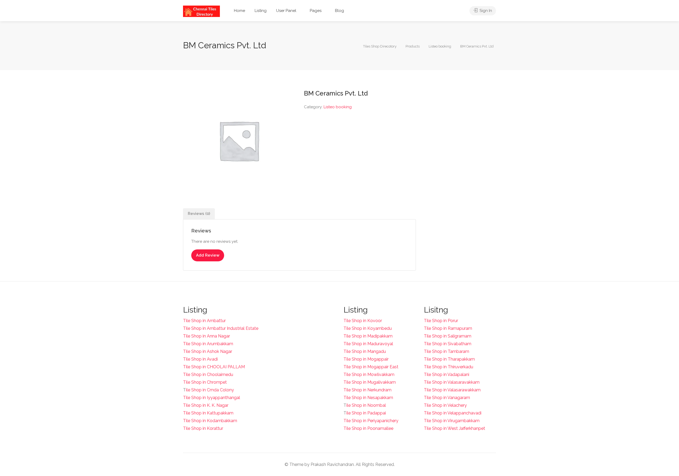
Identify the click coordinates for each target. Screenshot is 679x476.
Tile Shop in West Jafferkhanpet (454, 428)
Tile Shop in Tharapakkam (449, 359)
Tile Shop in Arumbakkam (208, 343)
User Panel (286, 10)
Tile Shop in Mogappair (366, 359)
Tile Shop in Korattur (203, 428)
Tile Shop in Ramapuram (448, 328)
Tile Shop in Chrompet (205, 382)
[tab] (199, 213)
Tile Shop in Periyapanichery (370, 420)
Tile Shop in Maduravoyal (368, 343)
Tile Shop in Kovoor (362, 320)
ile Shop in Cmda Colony (210, 389)
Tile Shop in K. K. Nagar (205, 405)
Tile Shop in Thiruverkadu (448, 366)
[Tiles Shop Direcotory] (201, 11)
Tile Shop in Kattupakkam (208, 413)
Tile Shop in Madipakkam (368, 336)
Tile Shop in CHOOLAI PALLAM (214, 366)
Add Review (207, 255)
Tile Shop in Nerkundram (367, 389)
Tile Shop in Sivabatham (447, 343)
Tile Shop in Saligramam (447, 336)
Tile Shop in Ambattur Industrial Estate (220, 328)
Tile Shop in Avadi (200, 359)
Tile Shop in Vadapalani (446, 374)
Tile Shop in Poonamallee (368, 428)
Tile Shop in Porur (441, 320)
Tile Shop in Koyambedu (367, 328)
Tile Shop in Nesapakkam (368, 397)
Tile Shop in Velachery (445, 405)
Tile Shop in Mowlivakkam (368, 374)
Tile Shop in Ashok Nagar (207, 351)
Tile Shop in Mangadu (364, 351)
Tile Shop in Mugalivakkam (369, 382)
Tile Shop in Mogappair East (370, 366)
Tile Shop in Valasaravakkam (452, 382)
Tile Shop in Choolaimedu (208, 374)
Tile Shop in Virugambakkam (452, 420)
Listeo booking (338, 107)
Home (239, 10)
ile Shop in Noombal (366, 405)
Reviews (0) (199, 213)
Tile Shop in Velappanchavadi (452, 413)
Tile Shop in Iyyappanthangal (211, 397)
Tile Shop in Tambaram (446, 351)
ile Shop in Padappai (366, 413)
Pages (315, 10)
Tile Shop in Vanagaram (447, 397)
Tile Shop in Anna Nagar (206, 336)
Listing (261, 10)
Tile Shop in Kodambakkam (210, 420)
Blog (339, 10)
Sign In (485, 10)
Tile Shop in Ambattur (204, 320)
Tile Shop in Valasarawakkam (452, 389)
